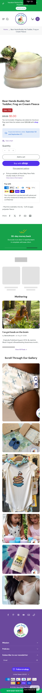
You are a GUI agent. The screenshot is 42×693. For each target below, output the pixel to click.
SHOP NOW (21, 8)
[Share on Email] (25, 215)
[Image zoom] (21, 67)
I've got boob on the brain (15, 332)
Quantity (6, 146)
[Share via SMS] (30, 215)
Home (5, 29)
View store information (14, 178)
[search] (7, 19)
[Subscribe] (37, 660)
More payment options (21, 168)
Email (5, 660)
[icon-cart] (32, 19)
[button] (21, 690)
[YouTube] (23, 614)
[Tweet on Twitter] (14, 215)
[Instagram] (18, 614)
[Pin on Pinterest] (20, 215)
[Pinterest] (13, 614)
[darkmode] (37, 19)
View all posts (20, 349)
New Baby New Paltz (24, 687)
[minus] (4, 150)
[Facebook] (8, 614)
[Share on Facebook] (9, 215)
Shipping (18, 120)
